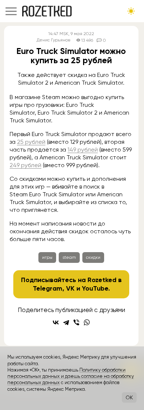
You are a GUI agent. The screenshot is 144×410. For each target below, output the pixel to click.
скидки (93, 257)
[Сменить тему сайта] (131, 11)
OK (129, 397)
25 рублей (31, 141)
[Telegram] (66, 322)
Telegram (47, 288)
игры (47, 257)
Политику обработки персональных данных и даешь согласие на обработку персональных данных (70, 376)
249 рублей (25, 165)
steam (69, 257)
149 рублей (83, 149)
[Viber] (76, 322)
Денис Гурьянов (53, 40)
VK (70, 288)
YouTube (95, 288)
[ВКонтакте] (55, 322)
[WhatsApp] (86, 322)
